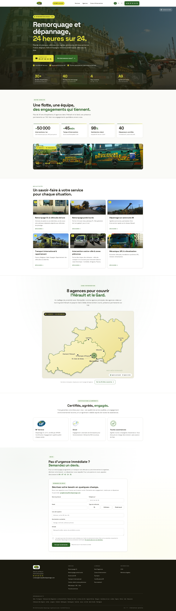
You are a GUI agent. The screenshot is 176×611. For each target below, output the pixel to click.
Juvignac (52, 602)
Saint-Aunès (92, 602)
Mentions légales (125, 572)
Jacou (81, 602)
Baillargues (64, 602)
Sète (34, 599)
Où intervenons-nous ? (66, 58)
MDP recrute (59, 3)
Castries (77, 602)
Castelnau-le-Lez (104, 599)
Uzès (125, 599)
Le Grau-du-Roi (81, 599)
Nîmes (121, 599)
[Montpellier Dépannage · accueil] (39, 3)
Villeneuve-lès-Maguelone (49, 599)
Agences (85, 3)
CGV (122, 569)
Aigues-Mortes (90, 599)
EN (118, 3)
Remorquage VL (72, 569)
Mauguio (97, 599)
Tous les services (73, 589)
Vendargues (70, 602)
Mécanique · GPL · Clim (74, 585)
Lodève (112, 599)
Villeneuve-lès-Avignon (39, 602)
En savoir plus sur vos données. (94, 540)
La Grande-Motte (61, 599)
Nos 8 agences (98, 569)
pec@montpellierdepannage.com (70, 493)
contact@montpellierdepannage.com (44, 578)
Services (77, 3)
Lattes (47, 602)
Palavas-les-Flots (71, 599)
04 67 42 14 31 (132, 3)
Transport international (74, 579)
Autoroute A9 (72, 576)
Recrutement (98, 582)
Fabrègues (99, 602)
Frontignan (39, 599)
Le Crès (86, 602)
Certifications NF (99, 579)
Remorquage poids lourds (75, 572)
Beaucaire (130, 599)
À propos (96, 576)
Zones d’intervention (96, 3)
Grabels (58, 602)
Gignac (117, 599)
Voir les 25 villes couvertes (105, 382)
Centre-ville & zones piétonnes (77, 582)
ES (121, 3)
